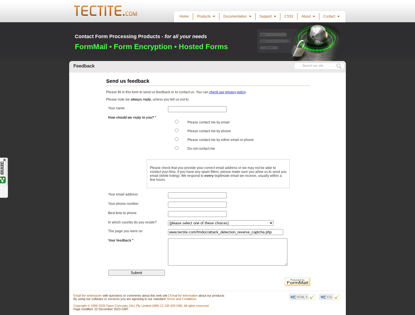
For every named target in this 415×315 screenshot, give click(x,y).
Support (265, 16)
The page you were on (125, 231)
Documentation (235, 16)
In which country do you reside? (132, 222)
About (306, 16)
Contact (329, 16)
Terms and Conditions (181, 299)
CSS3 (288, 16)
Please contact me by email (208, 122)
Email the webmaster (87, 295)
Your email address (123, 194)
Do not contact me (201, 149)
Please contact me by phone (209, 131)
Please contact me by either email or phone (220, 140)
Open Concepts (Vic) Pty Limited (128, 305)
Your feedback (119, 240)
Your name (116, 108)
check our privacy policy (227, 92)
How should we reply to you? (131, 118)
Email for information (184, 295)
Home (184, 16)
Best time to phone (122, 213)
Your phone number (123, 204)
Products (204, 16)
